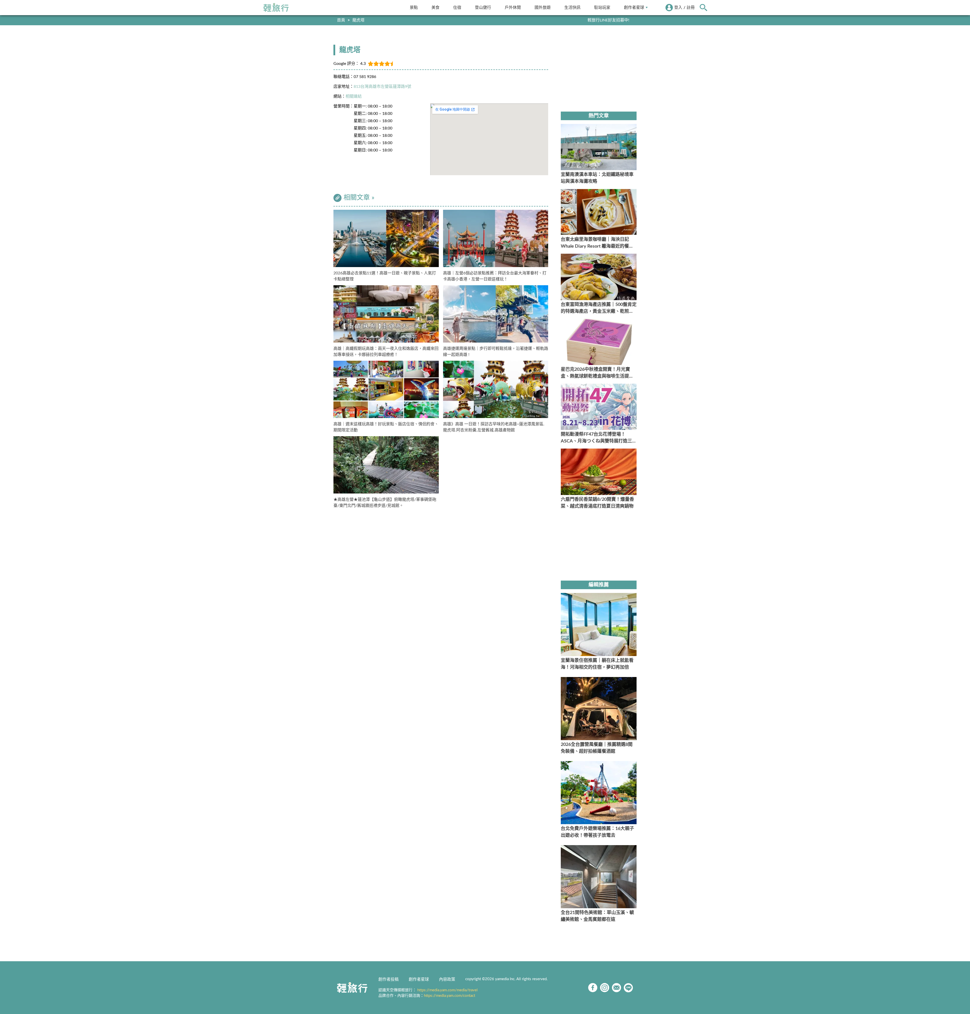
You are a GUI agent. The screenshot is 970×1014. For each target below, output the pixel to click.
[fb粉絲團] (592, 987)
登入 (678, 8)
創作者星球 (634, 7)
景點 (414, 7)
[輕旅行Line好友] (628, 987)
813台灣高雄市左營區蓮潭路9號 (382, 87)
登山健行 (483, 7)
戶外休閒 (513, 7)
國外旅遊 (543, 7)
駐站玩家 (602, 7)
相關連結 (354, 96)
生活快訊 (572, 7)
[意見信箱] (616, 987)
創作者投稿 (388, 979)
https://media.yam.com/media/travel (447, 990)
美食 (435, 7)
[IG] (604, 987)
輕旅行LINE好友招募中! (608, 20)
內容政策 (447, 979)
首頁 (341, 20)
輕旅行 (276, 7)
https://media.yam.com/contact (449, 996)
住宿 (457, 7)
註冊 (691, 8)
